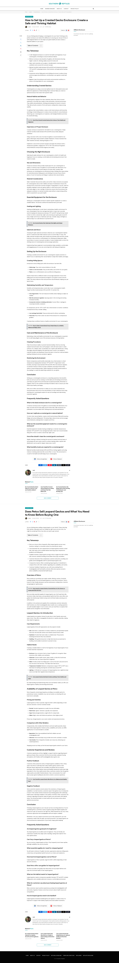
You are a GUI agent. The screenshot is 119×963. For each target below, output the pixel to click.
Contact (66, 8)
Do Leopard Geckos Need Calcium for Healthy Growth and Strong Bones (31, 935)
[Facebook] (21, 39)
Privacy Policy (75, 8)
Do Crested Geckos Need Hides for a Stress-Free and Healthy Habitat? (31, 488)
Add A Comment (47, 498)
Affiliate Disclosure (88, 955)
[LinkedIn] (21, 45)
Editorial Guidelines (56, 955)
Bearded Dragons (50, 8)
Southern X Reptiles (61, 958)
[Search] (93, 8)
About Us (59, 8)
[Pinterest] (21, 48)
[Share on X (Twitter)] (32, 30)
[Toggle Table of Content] (40, 46)
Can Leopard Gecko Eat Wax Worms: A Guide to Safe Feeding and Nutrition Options (47, 936)
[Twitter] (21, 42)
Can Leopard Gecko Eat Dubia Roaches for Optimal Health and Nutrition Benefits (63, 936)
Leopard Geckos (29, 508)
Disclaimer (78, 955)
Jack (30, 26)
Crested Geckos (29, 16)
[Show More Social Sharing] (39, 30)
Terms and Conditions (68, 955)
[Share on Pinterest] (34, 30)
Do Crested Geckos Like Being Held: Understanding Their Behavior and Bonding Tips (63, 489)
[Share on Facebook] (30, 30)
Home (41, 8)
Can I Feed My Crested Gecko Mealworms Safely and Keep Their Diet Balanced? (47, 489)
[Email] (21, 52)
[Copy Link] (36, 30)
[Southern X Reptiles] (59, 3)
